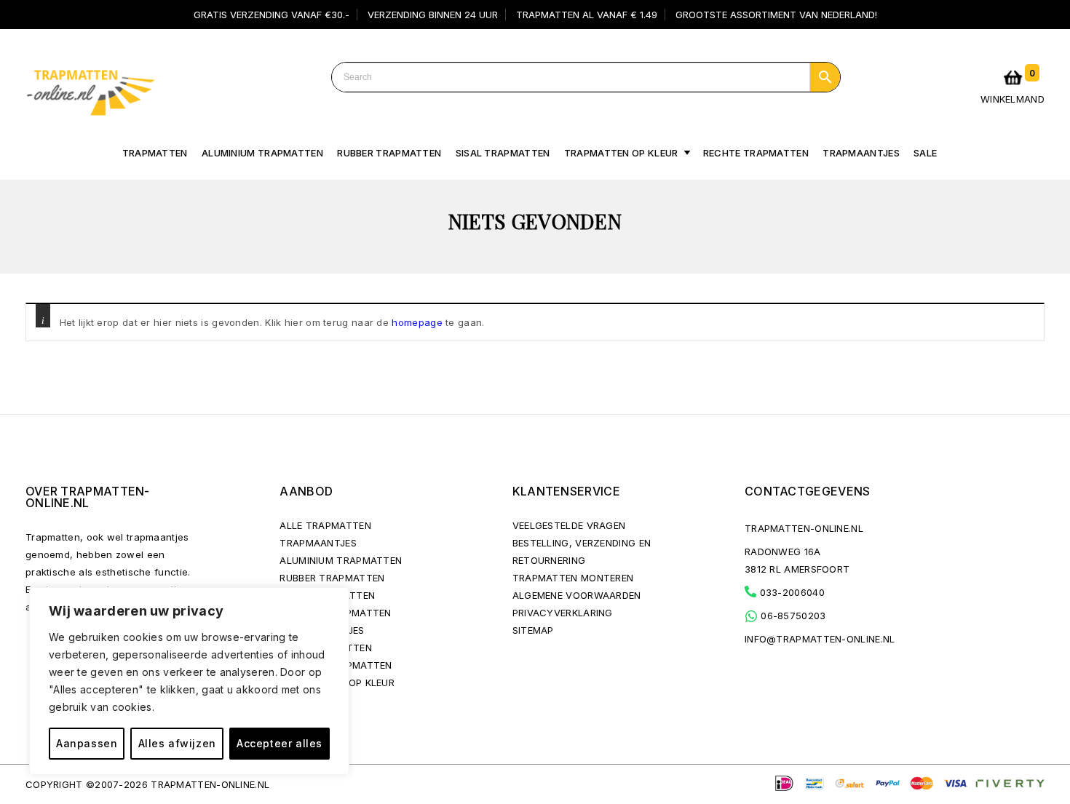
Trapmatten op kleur (621, 153)
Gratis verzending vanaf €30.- (271, 14)
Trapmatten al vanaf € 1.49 (586, 14)
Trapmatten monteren (573, 578)
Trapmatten (155, 153)
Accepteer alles (279, 743)
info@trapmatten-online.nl (820, 639)
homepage (417, 322)
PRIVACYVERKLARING (562, 612)
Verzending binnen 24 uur (433, 14)
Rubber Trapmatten (389, 153)
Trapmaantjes (861, 153)
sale (925, 153)
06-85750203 (792, 615)
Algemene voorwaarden (576, 595)
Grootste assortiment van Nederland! (776, 14)
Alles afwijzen (177, 743)
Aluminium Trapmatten (341, 560)
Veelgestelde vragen (569, 525)
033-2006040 (790, 592)
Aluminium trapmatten (262, 153)
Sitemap (533, 630)
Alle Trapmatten (325, 525)
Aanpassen (86, 743)
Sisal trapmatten (503, 153)
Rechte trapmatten (756, 153)
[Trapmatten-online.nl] (90, 89)
